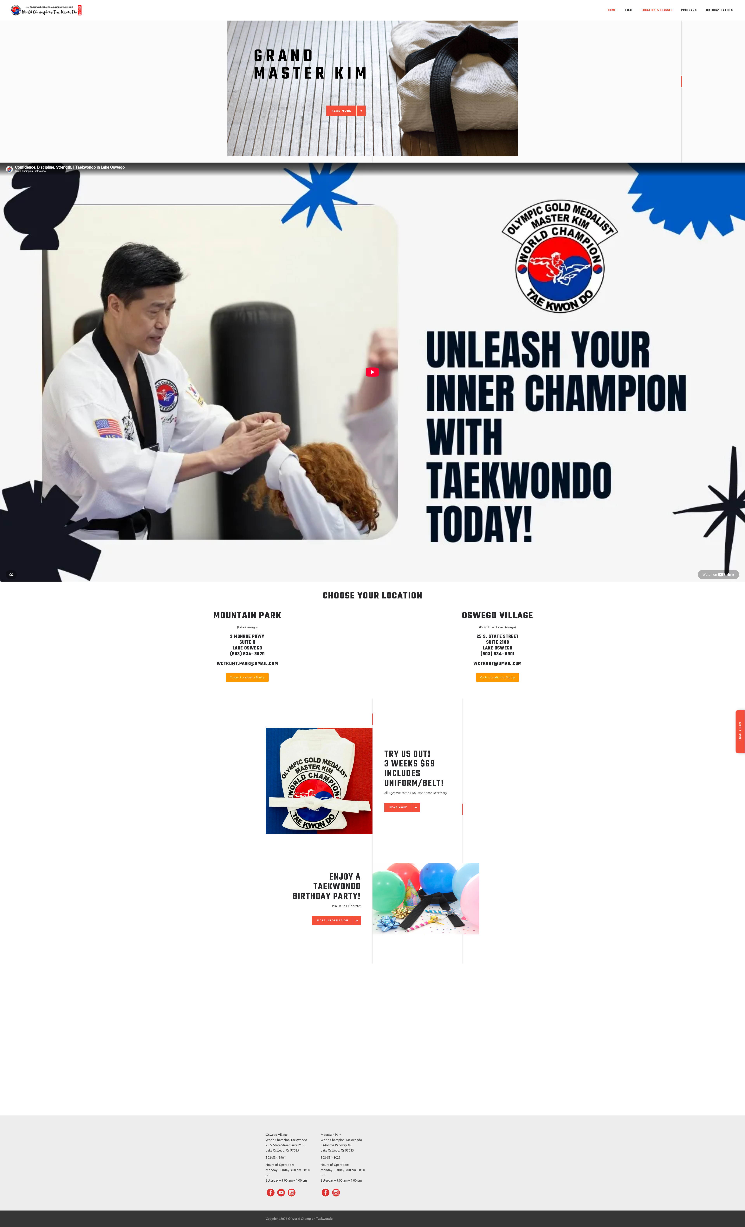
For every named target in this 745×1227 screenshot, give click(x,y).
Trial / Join (740, 731)
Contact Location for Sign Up (247, 677)
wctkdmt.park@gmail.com (247, 663)
